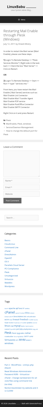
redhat (28, 333)
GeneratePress (35, 403)
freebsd (24, 319)
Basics (7, 240)
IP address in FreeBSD (19, 323)
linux (7, 325)
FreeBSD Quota (33, 320)
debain (32, 313)
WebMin (8, 282)
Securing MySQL (19, 336)
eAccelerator (31, 316)
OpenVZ (8, 258)
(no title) (8, 384)
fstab (6, 323)
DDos (27, 312)
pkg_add (35, 329)
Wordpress (10, 286)
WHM (22, 340)
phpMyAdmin (27, 329)
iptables (30, 323)
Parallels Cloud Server (14, 265)
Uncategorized (11, 275)
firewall (16, 319)
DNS (25, 316)
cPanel (8, 251)
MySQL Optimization (27, 326)
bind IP (21, 308)
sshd (31, 336)
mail (12, 326)
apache (12, 308)
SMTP (26, 336)
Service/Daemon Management (19, 127)
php (21, 329)
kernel (35, 323)
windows (27, 123)
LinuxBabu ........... (21, 6)
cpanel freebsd (19, 313)
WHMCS (29, 340)
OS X (7, 261)
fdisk (11, 320)
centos (27, 308)
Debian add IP (9, 316)
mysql (17, 325)
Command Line (11, 247)
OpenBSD (13, 329)
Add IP (6, 308)
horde (11, 323)
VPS (17, 340)
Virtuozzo (9, 279)
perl (17, 329)
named (7, 329)
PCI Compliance (12, 268)
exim (7, 319)
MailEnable (11, 123)
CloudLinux (10, 244)
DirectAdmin (10, 254)
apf (17, 308)
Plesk (8, 120)
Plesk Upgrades (18, 333)
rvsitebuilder (9, 336)
